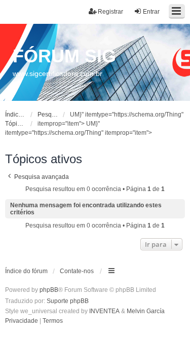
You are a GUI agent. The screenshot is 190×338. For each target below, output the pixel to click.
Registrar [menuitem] (110, 11)
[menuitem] (21, 321)
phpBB (49, 289)
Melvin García (146, 311)
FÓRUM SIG (64, 56)
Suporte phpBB (68, 301)
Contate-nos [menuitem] (77, 271)
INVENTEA (104, 311)
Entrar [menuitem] (151, 11)
